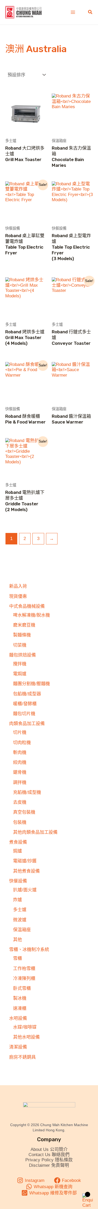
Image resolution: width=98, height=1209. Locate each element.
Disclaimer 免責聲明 (49, 1165)
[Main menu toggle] (73, 12)
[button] (90, 12)
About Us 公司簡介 (49, 1149)
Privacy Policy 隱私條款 (49, 1159)
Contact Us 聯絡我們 (49, 1154)
